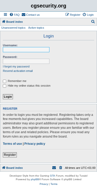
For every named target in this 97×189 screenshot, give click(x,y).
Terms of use (12, 144)
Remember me (16, 80)
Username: (10, 45)
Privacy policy (34, 144)
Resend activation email (18, 70)
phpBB (35, 179)
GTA (52, 175)
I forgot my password (16, 66)
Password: (10, 56)
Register (10, 155)
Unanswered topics (13, 27)
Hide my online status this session (28, 85)
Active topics (36, 27)
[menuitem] (14, 15)
